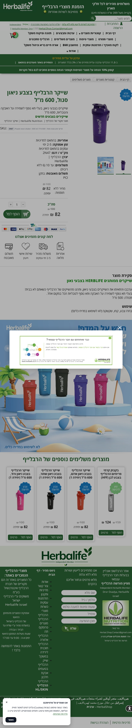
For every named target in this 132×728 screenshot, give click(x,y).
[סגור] (119, 327)
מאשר (11, 720)
